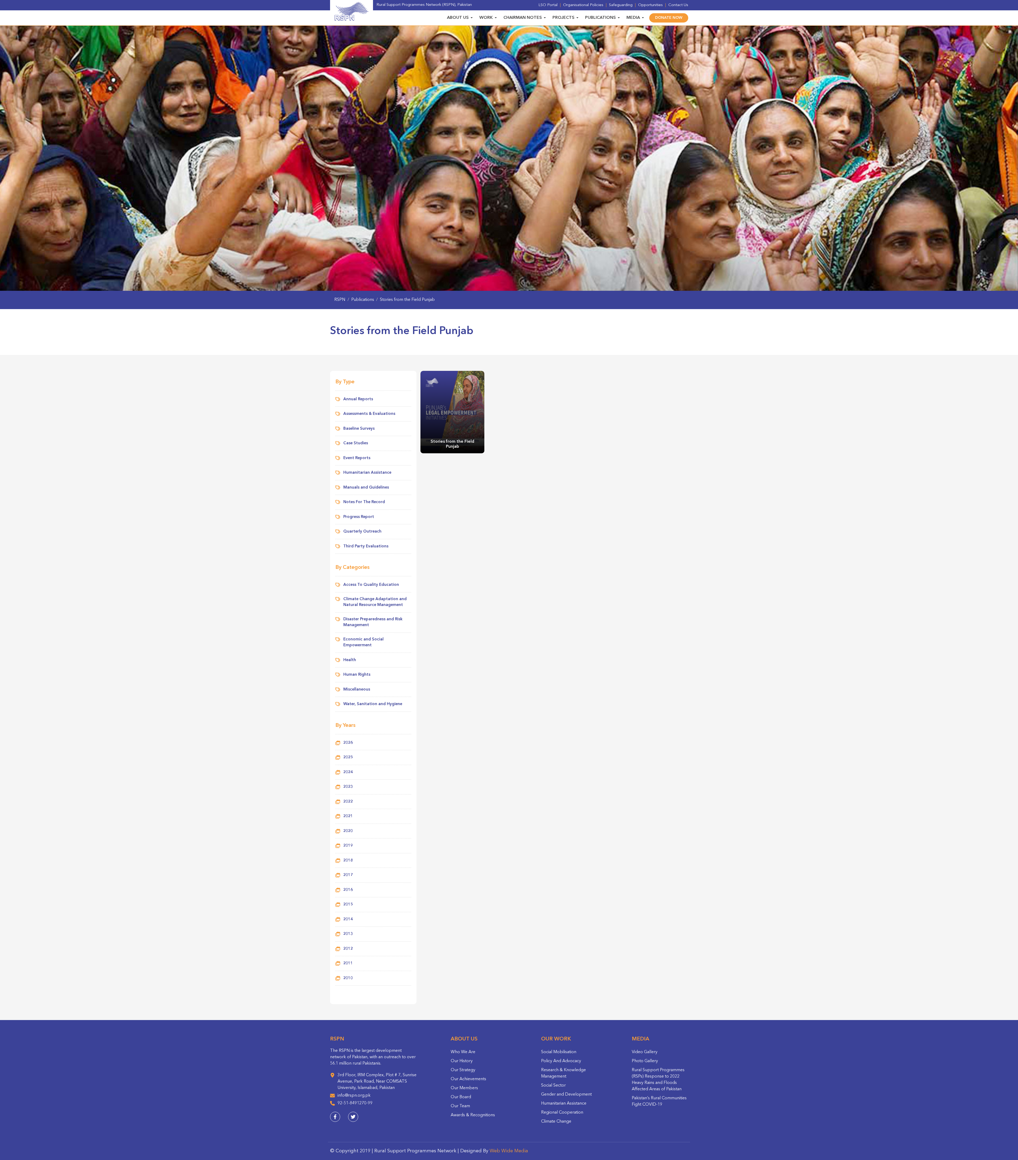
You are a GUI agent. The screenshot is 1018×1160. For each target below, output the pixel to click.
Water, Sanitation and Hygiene (372, 704)
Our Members (464, 1088)
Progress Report (358, 517)
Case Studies (355, 443)
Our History (462, 1061)
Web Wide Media (509, 1151)
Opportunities (650, 5)
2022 (348, 802)
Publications (600, 18)
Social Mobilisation (558, 1052)
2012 (348, 949)
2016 (348, 890)
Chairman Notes (522, 18)
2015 (348, 905)
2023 (348, 787)
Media (633, 18)
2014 (348, 919)
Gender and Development (566, 1094)
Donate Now (668, 18)
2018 (348, 861)
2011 (348, 963)
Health (349, 660)
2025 (348, 757)
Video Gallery (644, 1052)
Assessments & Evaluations (369, 414)
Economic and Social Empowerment (363, 643)
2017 (348, 875)
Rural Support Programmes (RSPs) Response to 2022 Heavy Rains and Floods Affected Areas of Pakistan (658, 1079)
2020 (348, 831)
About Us (458, 18)
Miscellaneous (356, 690)
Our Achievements (468, 1079)
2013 (348, 934)
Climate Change (556, 1121)
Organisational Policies (583, 5)
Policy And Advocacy (561, 1061)
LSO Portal (548, 5)
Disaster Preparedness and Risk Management (372, 622)
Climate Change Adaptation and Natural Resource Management (375, 602)
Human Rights (356, 675)
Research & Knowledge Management (563, 1073)
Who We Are (463, 1052)
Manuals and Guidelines (366, 488)
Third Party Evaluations (365, 546)
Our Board (461, 1097)
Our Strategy (463, 1070)
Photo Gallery (645, 1061)
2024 (348, 772)
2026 (348, 743)
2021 (348, 816)
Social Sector (553, 1085)
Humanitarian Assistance (367, 473)
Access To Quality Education (371, 585)
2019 (348, 846)
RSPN (339, 300)
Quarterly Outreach (362, 532)
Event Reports (356, 458)
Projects (563, 18)
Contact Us (678, 5)
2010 (348, 978)
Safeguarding (621, 5)
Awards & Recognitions (473, 1115)
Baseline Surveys (359, 429)
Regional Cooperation (562, 1112)
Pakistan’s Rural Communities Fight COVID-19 (659, 1101)
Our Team (460, 1106)
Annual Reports (358, 399)
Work (486, 18)
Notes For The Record (364, 502)
